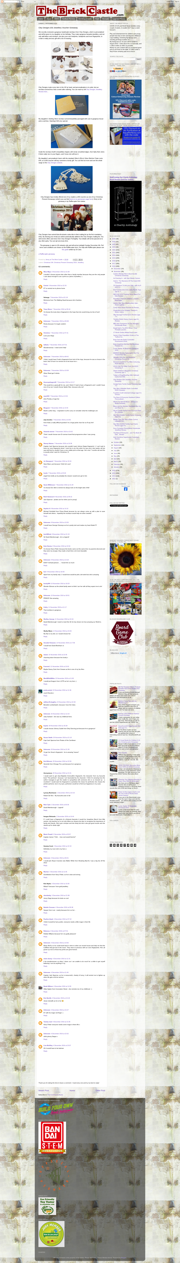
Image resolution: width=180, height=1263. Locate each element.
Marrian (46, 872)
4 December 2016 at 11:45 (60, 972)
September (117, 445)
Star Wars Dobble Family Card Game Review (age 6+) (125, 424)
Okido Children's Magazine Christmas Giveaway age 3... (125, 371)
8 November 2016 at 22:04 (61, 546)
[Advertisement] (120, 159)
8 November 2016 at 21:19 (60, 534)
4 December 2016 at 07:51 (59, 931)
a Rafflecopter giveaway (47, 254)
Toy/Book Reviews (68, 19)
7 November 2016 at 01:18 (59, 297)
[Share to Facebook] (80, 260)
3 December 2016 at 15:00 (60, 883)
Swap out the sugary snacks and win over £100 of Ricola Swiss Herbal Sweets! (129, 793)
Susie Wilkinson (49, 485)
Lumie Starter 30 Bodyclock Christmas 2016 (127, 807)
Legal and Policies (119, 19)
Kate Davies (48, 546)
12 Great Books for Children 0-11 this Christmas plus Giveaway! (129, 741)
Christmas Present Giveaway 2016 (65, 262)
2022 (114, 250)
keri (45, 572)
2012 (114, 479)
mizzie (46, 654)
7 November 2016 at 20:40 (57, 473)
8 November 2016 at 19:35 (60, 522)
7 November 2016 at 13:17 (66, 382)
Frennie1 (47, 666)
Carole (46, 285)
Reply (45, 279)
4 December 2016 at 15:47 (60, 1010)
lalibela (46, 345)
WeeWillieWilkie (49, 678)
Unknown (47, 321)
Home (41, 19)
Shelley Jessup (49, 619)
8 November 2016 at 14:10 (59, 508)
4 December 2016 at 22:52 (60, 1033)
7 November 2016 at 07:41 (59, 333)
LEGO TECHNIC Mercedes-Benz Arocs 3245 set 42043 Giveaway (129, 766)
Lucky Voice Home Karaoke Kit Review (126, 307)
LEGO (56, 19)
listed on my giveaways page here (80, 199)
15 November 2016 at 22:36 (58, 654)
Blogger (123, 1258)
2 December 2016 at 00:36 (60, 804)
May (115, 456)
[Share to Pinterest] (82, 260)
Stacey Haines (49, 443)
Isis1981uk (47, 534)
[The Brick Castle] (125, 490)
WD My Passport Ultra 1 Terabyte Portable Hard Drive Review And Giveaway (129, 688)
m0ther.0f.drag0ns (50, 702)
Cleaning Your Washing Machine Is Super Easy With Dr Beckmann (129, 780)
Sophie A (47, 508)
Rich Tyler (47, 804)
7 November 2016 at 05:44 (61, 309)
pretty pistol (48, 690)
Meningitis (105, 19)
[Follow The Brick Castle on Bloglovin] (119, 654)
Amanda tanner (49, 431)
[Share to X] (78, 260)
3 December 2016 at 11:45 (58, 872)
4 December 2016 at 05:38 (64, 907)
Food (97, 19)
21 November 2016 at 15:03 (59, 666)
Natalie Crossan (49, 907)
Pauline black (48, 919)
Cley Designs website (54, 163)
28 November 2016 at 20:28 (58, 726)
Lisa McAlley (48, 1045)
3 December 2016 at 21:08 (60, 895)
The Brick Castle (125, 486)
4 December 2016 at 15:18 (61, 998)
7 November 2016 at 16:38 (63, 443)
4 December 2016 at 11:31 (61, 958)
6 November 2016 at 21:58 (60, 272)
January (116, 467)
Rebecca (47, 931)
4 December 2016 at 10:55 (60, 943)
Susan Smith (48, 737)
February (117, 464)
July (115, 450)
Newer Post (43, 1090)
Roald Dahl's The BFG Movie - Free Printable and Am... (125, 329)
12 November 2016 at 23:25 (62, 631)
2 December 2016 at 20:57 (62, 834)
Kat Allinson (48, 761)
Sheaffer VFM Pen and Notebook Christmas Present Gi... (124, 358)
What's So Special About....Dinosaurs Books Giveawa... (125, 402)
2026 (114, 239)
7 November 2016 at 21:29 (64, 485)
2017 (114, 263)
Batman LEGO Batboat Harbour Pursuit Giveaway (128, 714)
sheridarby (47, 895)
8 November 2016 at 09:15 (63, 497)
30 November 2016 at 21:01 (62, 773)
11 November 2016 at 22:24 (64, 619)
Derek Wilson (48, 986)
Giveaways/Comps (85, 19)
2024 (114, 244)
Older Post (100, 1090)
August (116, 448)
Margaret (47, 408)
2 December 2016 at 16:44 (65, 816)
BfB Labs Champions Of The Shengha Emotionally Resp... (126, 324)
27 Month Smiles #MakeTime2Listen (125, 332)
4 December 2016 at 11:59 (62, 986)
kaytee (46, 726)
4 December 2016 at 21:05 (61, 1022)
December (117, 268)
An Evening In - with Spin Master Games (126, 278)
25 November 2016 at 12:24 (60, 714)
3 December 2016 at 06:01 (60, 858)
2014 (114, 473)
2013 (114, 476)
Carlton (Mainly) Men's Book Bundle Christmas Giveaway (125, 274)
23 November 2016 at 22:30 (66, 702)
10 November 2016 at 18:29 (60, 583)
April (115, 459)
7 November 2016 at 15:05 (62, 420)
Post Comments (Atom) (55, 1095)
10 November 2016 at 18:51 (60, 595)
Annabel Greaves (50, 643)
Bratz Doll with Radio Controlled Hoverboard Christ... (123, 340)
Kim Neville (47, 998)
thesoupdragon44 (50, 382)
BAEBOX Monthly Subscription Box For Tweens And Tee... (126, 353)
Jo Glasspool (48, 461)
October (116, 442)
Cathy (46, 607)
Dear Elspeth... (123, 753)
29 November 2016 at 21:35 (60, 749)
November (117, 271)
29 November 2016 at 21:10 (62, 737)
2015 (114, 470)
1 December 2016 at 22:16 (66, 793)
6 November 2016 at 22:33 (57, 285)
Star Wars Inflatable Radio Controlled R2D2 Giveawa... (125, 389)
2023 (114, 247)
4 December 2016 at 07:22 (62, 919)
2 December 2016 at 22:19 (62, 846)
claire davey (48, 958)
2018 (114, 261)
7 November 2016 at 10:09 (60, 370)
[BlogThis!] (76, 260)
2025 (114, 241)
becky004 (47, 583)
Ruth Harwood (49, 497)
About (49, 19)
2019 (114, 258)
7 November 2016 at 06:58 (60, 321)
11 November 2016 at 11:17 (57, 607)
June (115, 453)
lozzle (46, 473)
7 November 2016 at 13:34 (59, 396)
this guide (65, 249)
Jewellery (81, 262)
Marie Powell (48, 834)
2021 (114, 252)
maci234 (46, 396)
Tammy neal (48, 1022)
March (116, 461)
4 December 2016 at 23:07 (62, 1045)
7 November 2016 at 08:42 (60, 356)
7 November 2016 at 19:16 (62, 461)
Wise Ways (47, 272)
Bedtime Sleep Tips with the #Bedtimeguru (127, 702)
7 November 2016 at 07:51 (58, 345)
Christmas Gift (48, 262)
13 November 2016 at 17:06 (65, 643)
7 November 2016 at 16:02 (64, 431)
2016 (114, 266)
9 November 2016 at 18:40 (55, 572)
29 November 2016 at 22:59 (62, 761)
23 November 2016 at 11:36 (62, 690)
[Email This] (74, 260)
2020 (114, 255)
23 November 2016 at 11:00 (64, 678)
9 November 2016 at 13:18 (60, 560)
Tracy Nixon (48, 309)
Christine (47, 333)
